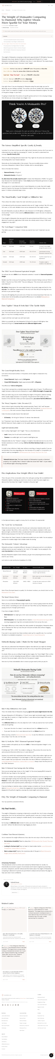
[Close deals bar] (53, 1)
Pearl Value (22, 1030)
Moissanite (8, 10)
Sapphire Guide (41, 1007)
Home (3, 10)
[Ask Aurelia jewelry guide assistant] (51, 1055)
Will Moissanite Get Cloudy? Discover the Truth (33, 452)
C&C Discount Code (42, 1028)
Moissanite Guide (41, 997)
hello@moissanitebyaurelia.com (46, 1055)
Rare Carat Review (5, 1025)
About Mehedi (4, 1036)
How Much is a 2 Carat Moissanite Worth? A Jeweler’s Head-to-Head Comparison (13, 972)
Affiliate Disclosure (5, 1044)
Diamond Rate (22, 1018)
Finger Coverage (23, 1023)
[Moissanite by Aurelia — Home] (7, 5)
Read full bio (14, 892)
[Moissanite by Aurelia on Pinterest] (8, 1005)
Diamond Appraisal (24, 1015)
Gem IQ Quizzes (41, 1018)
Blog (38, 1009)
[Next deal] (51, 1)
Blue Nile (44, 68)
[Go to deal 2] (26, 2)
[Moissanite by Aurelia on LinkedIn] (18, 1005)
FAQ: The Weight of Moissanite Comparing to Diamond (14, 50)
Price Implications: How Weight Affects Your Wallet (14, 45)
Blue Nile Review (5, 1018)
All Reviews (4, 1028)
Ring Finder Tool (41, 1015)
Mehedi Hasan (6, 27)
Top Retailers (4, 1039)
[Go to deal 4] (31, 2)
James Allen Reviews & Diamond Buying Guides (14, 908)
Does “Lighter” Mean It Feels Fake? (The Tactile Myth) (15, 43)
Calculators (4, 1041)
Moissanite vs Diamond (24, 1025)
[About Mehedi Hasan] (6, 888)
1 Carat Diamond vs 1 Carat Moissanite (33, 635)
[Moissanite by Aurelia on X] (10, 1005)
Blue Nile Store (5, 1020)
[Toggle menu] (52, 5)
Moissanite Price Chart (8, 592)
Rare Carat (29, 79)
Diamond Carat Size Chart (24, 735)
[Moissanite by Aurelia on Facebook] (3, 1005)
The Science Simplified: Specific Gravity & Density (14, 39)
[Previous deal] (2, 1)
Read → (24, 941)
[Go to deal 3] (29, 2)
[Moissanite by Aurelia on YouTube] (16, 1005)
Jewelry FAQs (6, 946)
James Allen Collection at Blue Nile (29, 71)
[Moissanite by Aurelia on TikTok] (13, 1005)
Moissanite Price (23, 1028)
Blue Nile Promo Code (42, 1023)
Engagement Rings (41, 1002)
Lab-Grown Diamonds (42, 1004)
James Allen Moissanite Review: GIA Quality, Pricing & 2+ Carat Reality (13, 934)
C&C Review (4, 1023)
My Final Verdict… (7, 52)
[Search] (49, 5)
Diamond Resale (23, 1020)
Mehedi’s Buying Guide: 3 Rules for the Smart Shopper (15, 47)
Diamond (32, 908)
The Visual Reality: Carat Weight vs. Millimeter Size (14, 41)
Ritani (31, 81)
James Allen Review (6, 1015)
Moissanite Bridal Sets (12, 788)
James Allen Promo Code (43, 1025)
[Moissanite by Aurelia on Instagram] (5, 1005)
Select (19, 126)
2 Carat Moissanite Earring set (41, 620)
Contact (3, 1049)
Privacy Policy (4, 1046)
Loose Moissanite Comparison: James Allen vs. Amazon (18, 761)
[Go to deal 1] (24, 2)
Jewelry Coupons (41, 1020)
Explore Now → (44, 1)
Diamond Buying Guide (42, 999)
